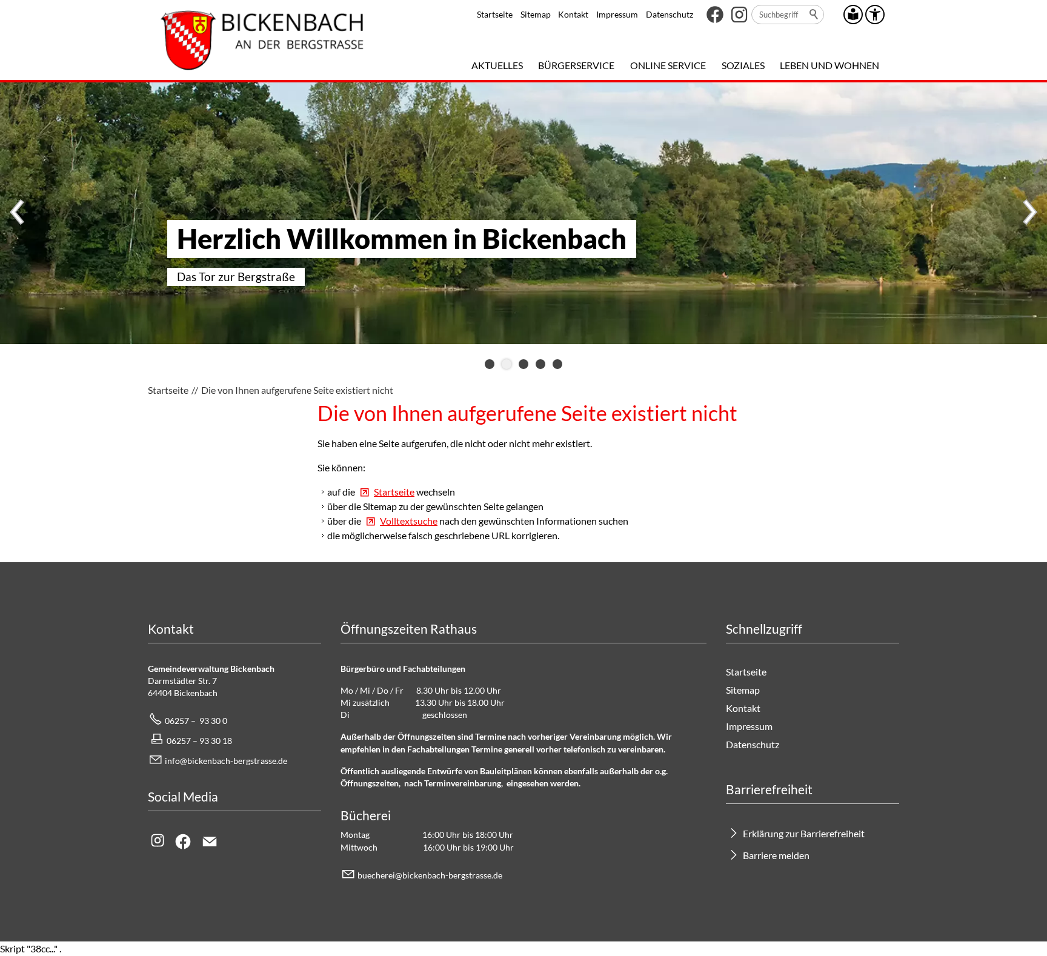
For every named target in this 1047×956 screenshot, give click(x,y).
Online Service (668, 65)
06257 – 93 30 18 (199, 740)
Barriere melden (776, 855)
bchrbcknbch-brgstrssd (427, 875)
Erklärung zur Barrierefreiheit (804, 833)
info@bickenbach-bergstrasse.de (226, 760)
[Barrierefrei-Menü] (875, 14)
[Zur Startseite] (262, 40)
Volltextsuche (408, 520)
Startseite (495, 14)
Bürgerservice (576, 65)
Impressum (617, 14)
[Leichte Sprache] (853, 14)
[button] (715, 14)
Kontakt (573, 14)
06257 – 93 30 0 (196, 720)
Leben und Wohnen (829, 65)
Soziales (743, 65)
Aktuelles (497, 65)
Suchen (814, 14)
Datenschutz (669, 14)
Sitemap (535, 14)
